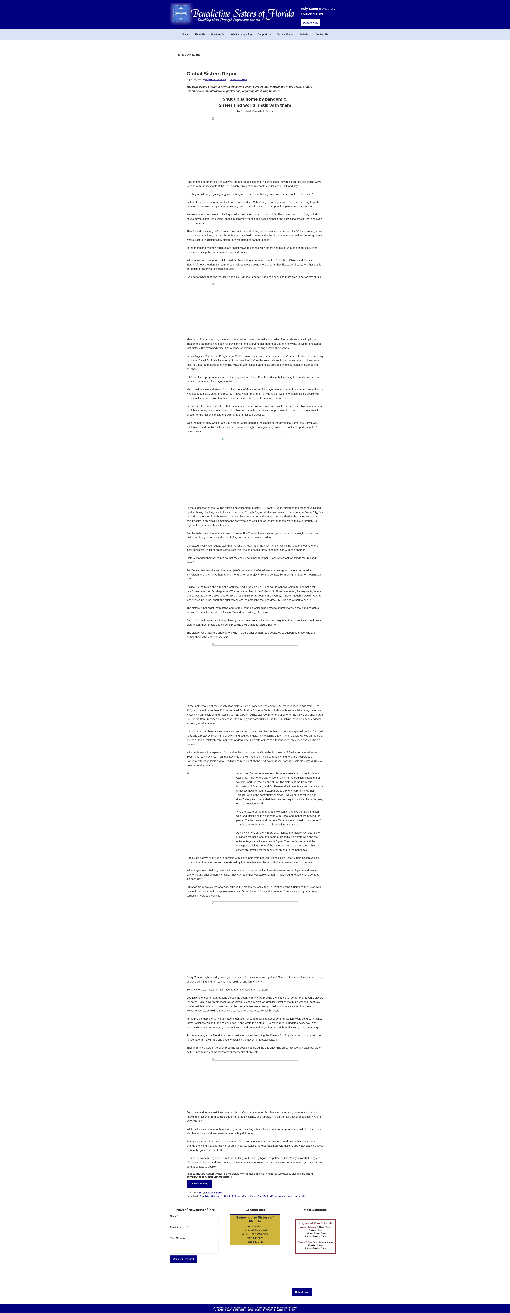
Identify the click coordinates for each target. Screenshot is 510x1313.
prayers (289, 1196)
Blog (201, 1193)
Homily (219, 1193)
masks (282, 1196)
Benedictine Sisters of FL (211, 1196)
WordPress (282, 1310)
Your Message (179, 1238)
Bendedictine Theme (243, 1310)
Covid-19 (228, 1196)
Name (174, 1216)
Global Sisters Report (213, 74)
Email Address (179, 1227)
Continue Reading (199, 1184)
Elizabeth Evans (241, 1196)
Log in (292, 1310)
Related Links (302, 1292)
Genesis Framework (265, 1310)
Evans (253, 1196)
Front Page (209, 1193)
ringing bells (299, 1196)
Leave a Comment (238, 79)
